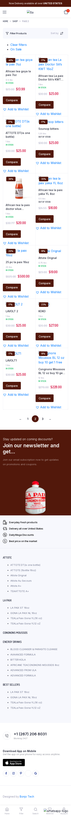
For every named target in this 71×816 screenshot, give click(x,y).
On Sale (16, 49)
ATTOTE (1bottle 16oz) (23, 570)
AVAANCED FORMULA (22, 654)
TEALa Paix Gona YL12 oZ (25, 623)
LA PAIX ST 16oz (19, 607)
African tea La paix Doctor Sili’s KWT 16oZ (50, 77)
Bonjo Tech (27, 796)
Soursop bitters (48, 128)
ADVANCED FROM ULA (23, 670)
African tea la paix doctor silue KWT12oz (18, 207)
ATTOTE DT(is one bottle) (18, 134)
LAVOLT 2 (12, 311)
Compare (12, 100)
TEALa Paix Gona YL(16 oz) (26, 618)
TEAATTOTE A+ (19, 591)
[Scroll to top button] (65, 801)
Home (5, 21)
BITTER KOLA (18, 659)
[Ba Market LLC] (35, 12)
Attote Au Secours (21, 580)
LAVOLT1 (11, 360)
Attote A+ (15, 585)
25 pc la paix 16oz (17, 262)
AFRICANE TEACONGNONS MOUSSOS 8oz (34, 664)
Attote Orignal (47, 258)
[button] (15, 109)
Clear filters (18, 45)
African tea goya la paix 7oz (18, 73)
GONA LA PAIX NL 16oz (23, 613)
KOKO (42, 311)
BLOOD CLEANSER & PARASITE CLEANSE (33, 649)
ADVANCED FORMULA (23, 675)
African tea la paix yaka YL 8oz (50, 191)
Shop (15, 21)
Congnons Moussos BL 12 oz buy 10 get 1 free (51, 371)
